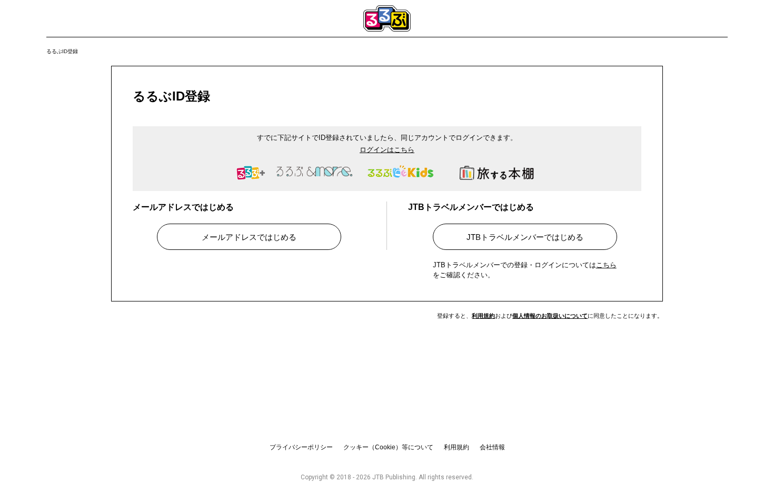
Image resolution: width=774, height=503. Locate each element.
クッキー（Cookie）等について (388, 447)
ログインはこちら (387, 150)
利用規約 (483, 316)
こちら (606, 265)
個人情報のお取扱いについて (550, 316)
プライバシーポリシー (301, 447)
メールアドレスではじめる (249, 237)
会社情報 (492, 447)
